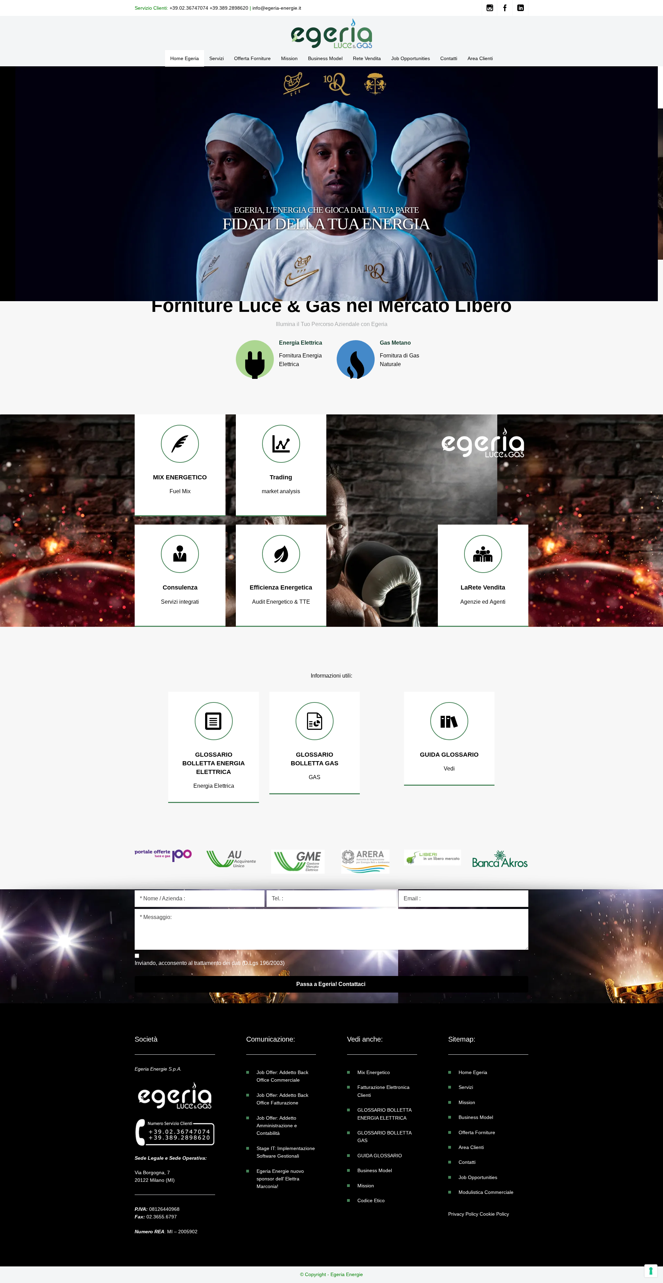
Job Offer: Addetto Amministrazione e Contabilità (277, 1125)
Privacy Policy (463, 1214)
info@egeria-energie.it (276, 8)
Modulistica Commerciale (486, 1192)
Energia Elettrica (256, 285)
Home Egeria (473, 1072)
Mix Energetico (373, 1072)
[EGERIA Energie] (331, 33)
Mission (365, 1185)
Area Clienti (471, 1147)
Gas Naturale (393, 287)
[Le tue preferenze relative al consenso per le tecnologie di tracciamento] (650, 1270)
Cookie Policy (494, 1214)
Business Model (374, 1170)
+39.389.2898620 (229, 8)
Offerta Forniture (477, 1132)
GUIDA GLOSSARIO (379, 1155)
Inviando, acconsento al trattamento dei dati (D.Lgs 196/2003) (210, 963)
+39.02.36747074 (189, 8)
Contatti (467, 1162)
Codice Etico (371, 1200)
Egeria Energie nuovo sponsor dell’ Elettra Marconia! (280, 1178)
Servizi (466, 1087)
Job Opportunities (478, 1177)
